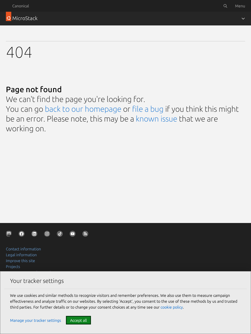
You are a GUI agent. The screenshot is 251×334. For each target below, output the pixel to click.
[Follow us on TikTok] (61, 235)
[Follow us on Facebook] (22, 235)
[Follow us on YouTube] (73, 235)
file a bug (147, 108)
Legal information (21, 255)
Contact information (23, 249)
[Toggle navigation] (243, 18)
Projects (13, 266)
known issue (156, 118)
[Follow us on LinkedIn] (35, 235)
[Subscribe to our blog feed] (86, 235)
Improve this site (20, 260)
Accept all (78, 320)
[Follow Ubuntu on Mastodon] (10, 235)
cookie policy (172, 307)
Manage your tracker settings (35, 320)
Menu (240, 6)
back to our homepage (83, 108)
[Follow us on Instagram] (48, 235)
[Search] (225, 6)
